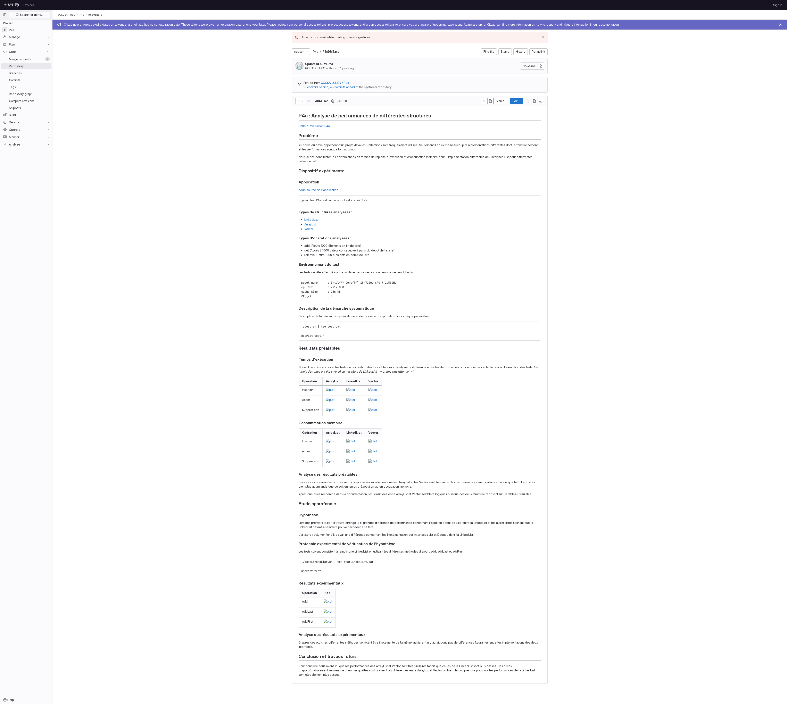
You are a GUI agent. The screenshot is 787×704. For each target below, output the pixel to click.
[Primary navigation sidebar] (5, 14)
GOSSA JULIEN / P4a (335, 82)
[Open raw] (534, 101)
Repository (95, 14)
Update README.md (319, 64)
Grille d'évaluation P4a (314, 126)
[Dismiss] (542, 36)
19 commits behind (316, 87)
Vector (308, 229)
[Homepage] (11, 5)
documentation (609, 24)
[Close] (780, 24)
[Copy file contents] (528, 101)
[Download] (541, 101)
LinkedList (311, 219)
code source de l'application (318, 190)
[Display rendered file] (490, 101)
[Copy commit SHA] (541, 66)
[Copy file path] (332, 101)
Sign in (777, 5)
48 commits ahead (342, 87)
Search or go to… (31, 14)
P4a (315, 51)
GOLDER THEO (66, 14)
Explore (29, 5)
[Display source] (484, 101)
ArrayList (310, 224)
